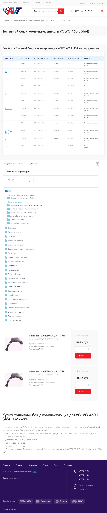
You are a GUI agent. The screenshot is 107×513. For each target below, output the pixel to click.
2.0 (6, 139)
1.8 (6, 123)
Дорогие (34, 164)
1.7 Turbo (8, 109)
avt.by (35, 472)
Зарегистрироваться (96, 3)
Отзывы (68, 465)
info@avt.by (83, 489)
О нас (48, 3)
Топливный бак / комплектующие (21, 195)
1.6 (6, 64)
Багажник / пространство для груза (21, 324)
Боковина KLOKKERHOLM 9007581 (47, 335)
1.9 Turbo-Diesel (8, 132)
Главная (6, 465)
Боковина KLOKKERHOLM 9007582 (47, 371)
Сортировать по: (9, 164)
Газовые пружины (15, 202)
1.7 (6, 72)
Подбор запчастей (10, 3)
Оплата (37, 3)
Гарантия (26, 3)
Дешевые (22, 164)
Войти (82, 3)
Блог (56, 465)
